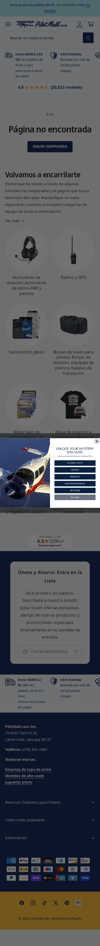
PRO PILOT (75, 477)
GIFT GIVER (75, 490)
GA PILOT (75, 470)
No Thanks (75, 497)
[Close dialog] (97, 441)
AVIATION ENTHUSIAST (75, 483)
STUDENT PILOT (75, 463)
